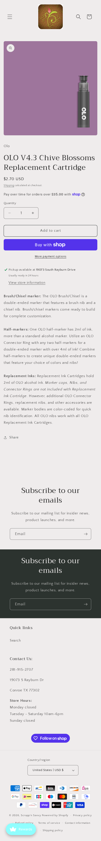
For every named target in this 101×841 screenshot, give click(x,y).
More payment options (50, 256)
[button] (9, 16)
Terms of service (49, 823)
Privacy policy (82, 815)
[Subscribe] (85, 534)
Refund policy (24, 823)
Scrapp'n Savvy (31, 815)
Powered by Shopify (55, 815)
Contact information (77, 823)
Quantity (10, 203)
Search (15, 641)
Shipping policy (53, 830)
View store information (27, 283)
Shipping (9, 185)
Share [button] (14, 437)
